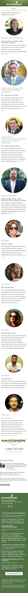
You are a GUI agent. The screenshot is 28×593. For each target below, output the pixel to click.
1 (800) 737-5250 (14, 448)
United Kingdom (6, 567)
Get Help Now (14, 444)
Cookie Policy (11, 580)
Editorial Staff (9, 469)
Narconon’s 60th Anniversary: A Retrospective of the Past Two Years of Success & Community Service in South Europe (16, 466)
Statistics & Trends (19, 475)
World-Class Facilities (14, 535)
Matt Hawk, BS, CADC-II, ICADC (6, 475)
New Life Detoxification (15, 521)
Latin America (15, 567)
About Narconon (6, 533)
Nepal (21, 567)
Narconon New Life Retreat (9, 435)
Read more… (5, 54)
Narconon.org (5, 565)
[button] (14, 574)
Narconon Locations (11, 569)
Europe (21, 565)
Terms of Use (17, 580)
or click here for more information (14, 451)
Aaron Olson (6, 418)
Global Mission (15, 533)
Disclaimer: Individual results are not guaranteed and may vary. (13, 582)
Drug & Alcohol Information (14, 556)
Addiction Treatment (13, 554)
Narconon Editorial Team (14, 540)
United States (14, 565)
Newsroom (15, 469)
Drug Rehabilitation (19, 523)
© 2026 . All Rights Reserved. (12, 579)
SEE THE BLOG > (5, 485)
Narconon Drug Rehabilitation (10, 519)
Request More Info (13, 553)
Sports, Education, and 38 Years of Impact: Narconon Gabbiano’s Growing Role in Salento (13, 479)
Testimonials (9, 523)
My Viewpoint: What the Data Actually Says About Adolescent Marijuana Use (12, 473)
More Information (6, 551)
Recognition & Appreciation (13, 538)
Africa (3, 569)
